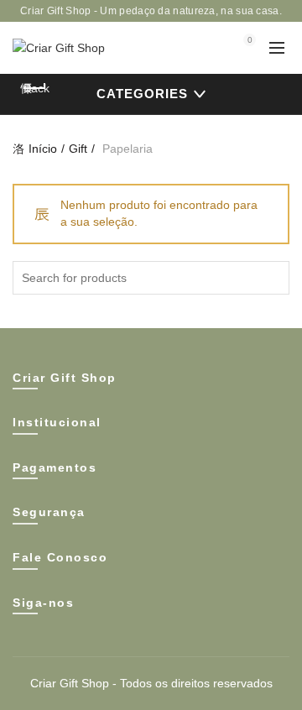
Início (43, 148)
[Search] (202, 47)
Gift (78, 148)
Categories (142, 93)
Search (272, 278)
